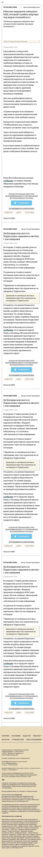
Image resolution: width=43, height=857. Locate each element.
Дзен (18, 212)
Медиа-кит (18, 794)
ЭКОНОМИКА (16, 736)
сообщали (8, 181)
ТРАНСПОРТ (37, 736)
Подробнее (5, 813)
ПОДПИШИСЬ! (23, 203)
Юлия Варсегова (34, 7)
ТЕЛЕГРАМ (29, 212)
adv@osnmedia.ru (35, 768)
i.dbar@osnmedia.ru (11, 763)
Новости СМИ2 (9, 218)
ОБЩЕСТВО (27, 736)
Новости (8, 212)
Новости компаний (33, 739)
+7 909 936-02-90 (13, 765)
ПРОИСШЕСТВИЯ (10, 7)
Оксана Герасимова (33, 229)
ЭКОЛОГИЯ (5, 739)
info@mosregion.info (12, 755)
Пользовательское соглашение (12, 816)
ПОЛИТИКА (5, 736)
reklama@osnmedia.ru (22, 768)
